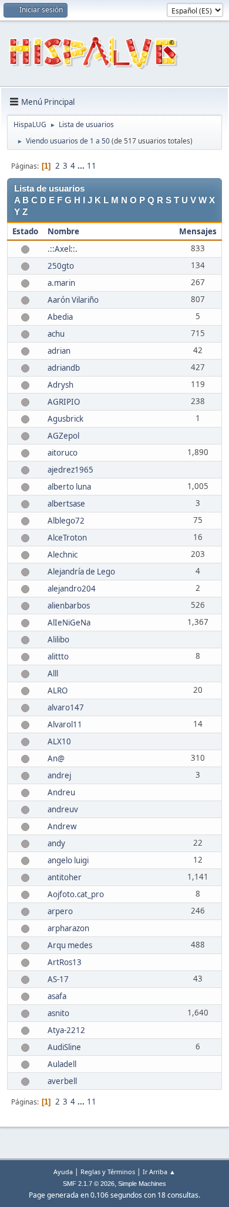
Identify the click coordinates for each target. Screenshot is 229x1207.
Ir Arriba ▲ (159, 1171)
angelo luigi (68, 860)
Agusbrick (65, 418)
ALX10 (59, 741)
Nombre (63, 231)
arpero (60, 911)
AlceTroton (67, 537)
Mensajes (198, 231)
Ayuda (63, 1171)
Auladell (62, 1064)
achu (56, 334)
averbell (62, 1081)
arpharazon (68, 928)
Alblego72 (66, 520)
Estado (25, 231)
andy (56, 843)
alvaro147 (66, 707)
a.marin (61, 283)
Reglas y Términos (107, 1171)
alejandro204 (72, 588)
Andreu (61, 792)
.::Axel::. (63, 249)
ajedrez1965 (70, 469)
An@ (56, 758)
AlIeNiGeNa (69, 622)
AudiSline (64, 1047)
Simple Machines (142, 1183)
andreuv (63, 809)
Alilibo (58, 639)
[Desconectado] (25, 249)
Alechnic (63, 554)
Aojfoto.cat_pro (76, 894)
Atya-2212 (66, 1030)
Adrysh (60, 384)
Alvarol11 (65, 724)
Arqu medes (70, 945)
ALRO (58, 690)
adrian (59, 351)
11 (91, 165)
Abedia (60, 317)
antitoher (65, 877)
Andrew (62, 826)
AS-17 (58, 979)
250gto (61, 266)
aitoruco (63, 452)
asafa (57, 996)
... (82, 165)
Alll (53, 673)
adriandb (64, 368)
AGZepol (63, 435)
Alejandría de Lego (81, 571)
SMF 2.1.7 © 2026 (88, 1183)
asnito (58, 1013)
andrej (59, 775)
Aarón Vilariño (73, 300)
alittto (58, 656)
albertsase (66, 503)
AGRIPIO (64, 401)
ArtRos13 (65, 962)
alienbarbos (69, 605)
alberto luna (69, 486)
